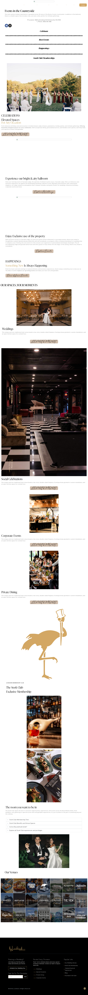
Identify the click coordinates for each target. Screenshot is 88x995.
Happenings (44, 48)
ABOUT (71, 5)
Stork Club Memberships (44, 58)
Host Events (44, 39)
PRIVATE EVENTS (31, 5)
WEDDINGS (20, 5)
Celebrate (44, 31)
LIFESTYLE (63, 5)
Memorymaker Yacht (70, 914)
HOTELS (54, 5)
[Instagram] (10, 25)
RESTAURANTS (44, 5)
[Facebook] (6, 25)
